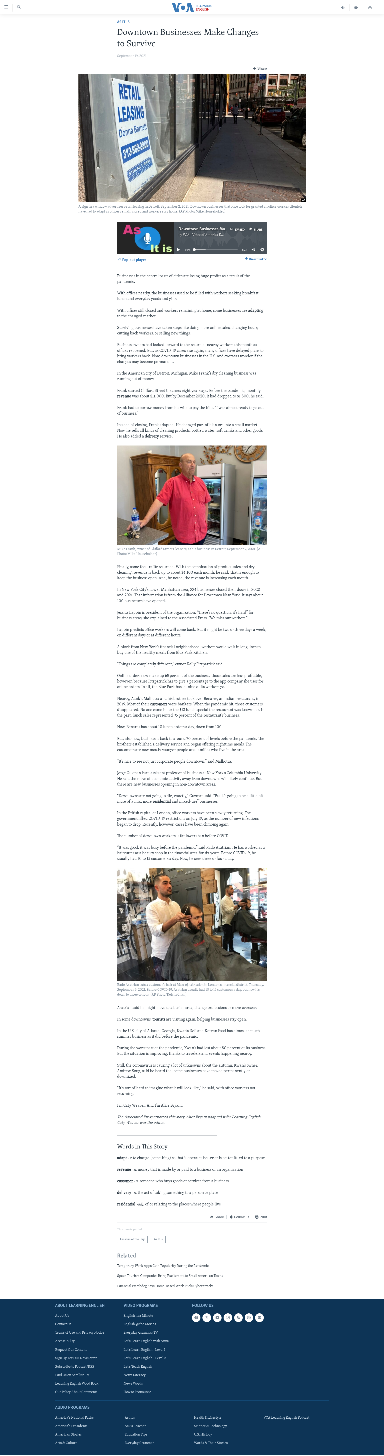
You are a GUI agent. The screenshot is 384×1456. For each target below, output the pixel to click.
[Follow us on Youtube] (217, 1317)
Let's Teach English (138, 1367)
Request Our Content (71, 1350)
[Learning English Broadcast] (343, 7)
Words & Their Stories (211, 1443)
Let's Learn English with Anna (146, 1341)
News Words (133, 1383)
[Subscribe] (259, 1317)
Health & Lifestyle (207, 1418)
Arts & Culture (66, 1443)
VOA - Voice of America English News (211, 235)
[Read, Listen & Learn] (370, 7)
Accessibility (65, 1341)
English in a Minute (138, 1316)
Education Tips (136, 1434)
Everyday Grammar (139, 1443)
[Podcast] (249, 1317)
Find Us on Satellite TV (72, 1375)
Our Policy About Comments (76, 1392)
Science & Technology (210, 1426)
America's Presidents (71, 1426)
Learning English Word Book (76, 1383)
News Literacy (135, 1375)
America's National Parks (74, 1418)
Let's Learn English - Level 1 (144, 1350)
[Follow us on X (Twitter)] (206, 1317)
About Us (62, 1316)
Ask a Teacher (135, 1426)
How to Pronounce (137, 1392)
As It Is (123, 22)
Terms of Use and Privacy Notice (79, 1333)
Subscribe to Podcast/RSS (74, 1367)
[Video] (356, 7)
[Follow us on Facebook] (196, 1317)
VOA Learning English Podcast (286, 1418)
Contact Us (63, 1324)
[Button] (260, 68)
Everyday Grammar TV (141, 1333)
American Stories (68, 1434)
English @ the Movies (140, 1324)
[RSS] (238, 1317)
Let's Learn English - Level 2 (145, 1358)
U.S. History (203, 1434)
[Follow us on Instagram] (228, 1317)
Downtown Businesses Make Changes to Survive (221, 229)
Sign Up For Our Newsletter (76, 1358)
